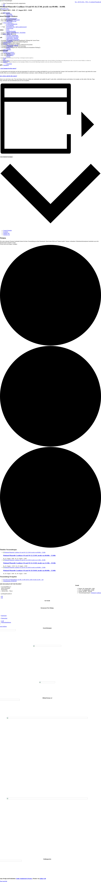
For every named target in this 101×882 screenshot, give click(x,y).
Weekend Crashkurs (96, 592)
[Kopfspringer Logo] (47, 718)
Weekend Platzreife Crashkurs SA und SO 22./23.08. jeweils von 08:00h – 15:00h (29, 555)
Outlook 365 (6, 233)
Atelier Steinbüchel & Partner (24, 878)
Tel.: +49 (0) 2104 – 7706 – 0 (82, 2)
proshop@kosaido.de (95, 2)
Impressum (4, 615)
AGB (2, 621)
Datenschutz (4, 618)
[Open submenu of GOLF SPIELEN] (12, 34)
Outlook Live (6, 234)
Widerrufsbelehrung (6, 622)
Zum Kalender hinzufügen (6, 156)
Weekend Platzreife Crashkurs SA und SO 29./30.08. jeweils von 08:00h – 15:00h (29, 570)
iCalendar (5, 232)
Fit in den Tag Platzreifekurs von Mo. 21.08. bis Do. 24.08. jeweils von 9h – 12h (23, 579)
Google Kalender (7, 230)
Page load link (3, 881)
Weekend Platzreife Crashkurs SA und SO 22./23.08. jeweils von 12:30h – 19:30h (29, 563)
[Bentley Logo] (47, 798)
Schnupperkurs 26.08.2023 (10, 581)
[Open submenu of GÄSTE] (8, 44)
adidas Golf (43, 878)
